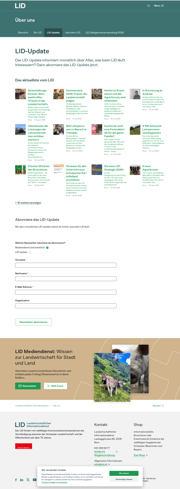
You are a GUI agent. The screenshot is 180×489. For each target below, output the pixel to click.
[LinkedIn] (21, 479)
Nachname (21, 273)
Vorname (21, 259)
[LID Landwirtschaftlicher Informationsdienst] (33, 424)
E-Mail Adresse (24, 287)
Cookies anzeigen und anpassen (54, 482)
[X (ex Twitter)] (28, 479)
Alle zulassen (124, 473)
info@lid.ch (100, 464)
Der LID (37, 32)
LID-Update (53, 32)
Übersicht (23, 32)
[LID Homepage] (20, 5)
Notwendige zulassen (124, 479)
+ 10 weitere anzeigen (28, 202)
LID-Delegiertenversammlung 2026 (105, 32)
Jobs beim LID (72, 32)
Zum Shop (139, 455)
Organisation (22, 300)
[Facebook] (16, 479)
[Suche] (148, 5)
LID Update (21, 252)
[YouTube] (35, 479)
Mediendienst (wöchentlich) (30, 247)
